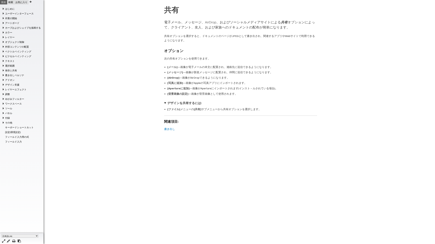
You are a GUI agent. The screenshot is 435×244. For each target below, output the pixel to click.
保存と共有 (11, 70)
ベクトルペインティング (18, 51)
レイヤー (10, 37)
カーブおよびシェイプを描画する (23, 27)
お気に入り (21, 2)
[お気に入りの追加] (30, 2)
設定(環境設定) (13, 132)
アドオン (10, 80)
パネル (8, 113)
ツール (8, 108)
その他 (8, 122)
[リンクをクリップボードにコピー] (19, 241)
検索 (10, 2)
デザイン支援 (12, 84)
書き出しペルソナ (14, 75)
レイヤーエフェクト (16, 89)
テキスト (10, 61)
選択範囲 (10, 65)
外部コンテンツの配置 (17, 46)
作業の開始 (11, 18)
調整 (7, 94)
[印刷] (13, 241)
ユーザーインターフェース (19, 13)
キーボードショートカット (19, 127)
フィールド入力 (13, 141)
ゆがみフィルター (14, 98)
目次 (3, 2)
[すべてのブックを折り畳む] (8, 241)
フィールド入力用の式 (17, 136)
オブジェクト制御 (14, 42)
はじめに (10, 8)
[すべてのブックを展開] (3, 241)
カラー (8, 32)
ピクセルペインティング (18, 56)
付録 (7, 117)
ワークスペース (13, 103)
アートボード (12, 23)
